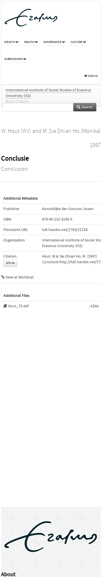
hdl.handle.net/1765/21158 (65, 230)
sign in (92, 76)
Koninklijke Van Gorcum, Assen (68, 209)
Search (86, 107)
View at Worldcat (19, 277)
